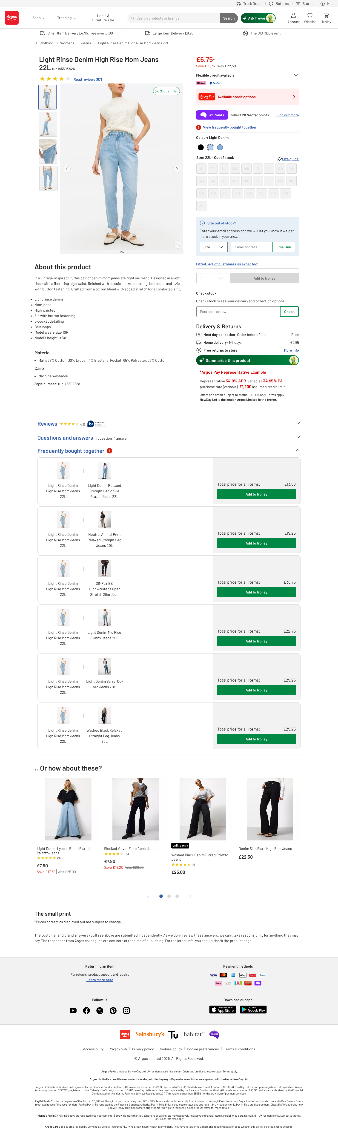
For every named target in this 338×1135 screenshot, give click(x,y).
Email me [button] (284, 247)
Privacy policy (143, 1049)
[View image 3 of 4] (48, 151)
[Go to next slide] (177, 169)
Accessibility (93, 1049)
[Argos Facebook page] (86, 1010)
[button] (166, 91)
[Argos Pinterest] (113, 1010)
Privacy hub (118, 1049)
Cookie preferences (203, 1049)
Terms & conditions (239, 1049)
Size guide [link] (290, 159)
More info (291, 350)
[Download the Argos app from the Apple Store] (222, 1012)
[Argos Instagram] (126, 1010)
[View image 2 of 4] (48, 124)
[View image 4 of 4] (48, 178)
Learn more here (99, 979)
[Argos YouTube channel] (73, 1010)
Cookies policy (170, 1049)
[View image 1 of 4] (47, 97)
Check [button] (289, 311)
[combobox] (173, 18)
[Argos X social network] (99, 1010)
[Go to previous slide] (67, 169)
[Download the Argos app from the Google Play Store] (253, 1012)
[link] (70, 79)
